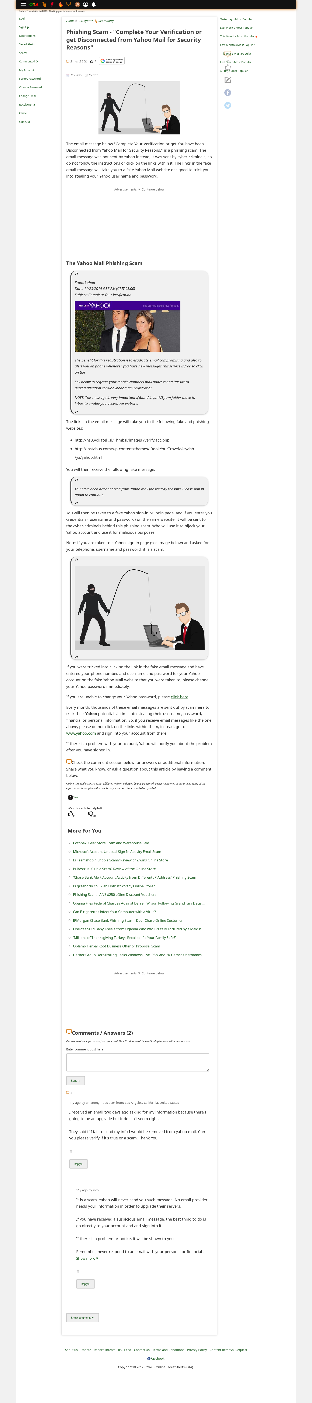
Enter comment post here (84, 1049)
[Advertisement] (139, 221)
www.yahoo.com (81, 733)
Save (75, 797)
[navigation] (227, 67)
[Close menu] (21, 128)
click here (179, 696)
